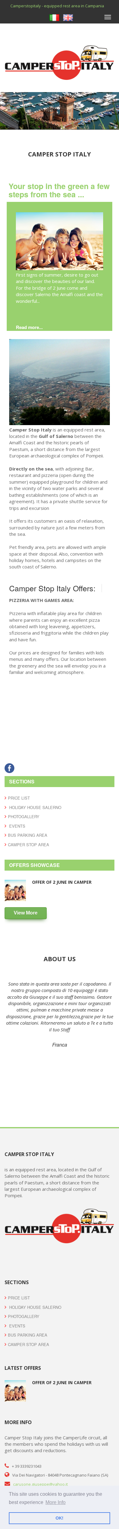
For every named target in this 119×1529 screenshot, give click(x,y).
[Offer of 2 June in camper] (59, 241)
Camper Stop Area (28, 844)
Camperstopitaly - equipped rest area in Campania (57, 6)
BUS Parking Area (27, 835)
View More (26, 912)
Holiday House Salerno (34, 807)
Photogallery (23, 816)
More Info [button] (55, 1502)
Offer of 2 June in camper (62, 882)
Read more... (29, 327)
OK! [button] (59, 1518)
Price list (19, 798)
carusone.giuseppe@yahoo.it (40, 1484)
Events (16, 826)
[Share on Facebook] (9, 767)
